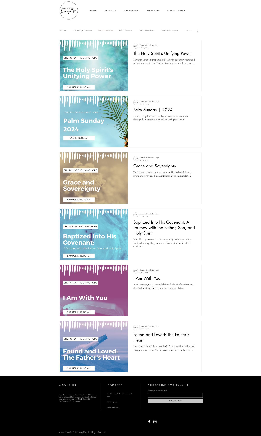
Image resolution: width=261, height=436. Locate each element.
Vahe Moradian (125, 30)
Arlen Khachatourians (169, 30)
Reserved (102, 432)
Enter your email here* (157, 391)
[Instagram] (155, 422)
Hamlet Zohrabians (146, 30)
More (187, 30)
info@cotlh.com (113, 407)
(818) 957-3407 (112, 402)
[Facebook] (149, 422)
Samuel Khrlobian (105, 30)
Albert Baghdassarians (82, 30)
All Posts (63, 30)
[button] (197, 31)
